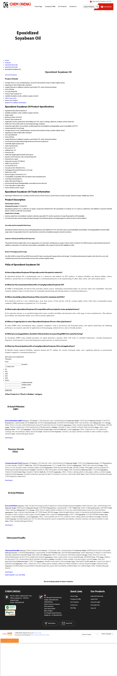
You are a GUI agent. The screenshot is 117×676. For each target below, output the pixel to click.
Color (7, 185)
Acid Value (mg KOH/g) (12, 179)
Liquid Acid (94, 599)
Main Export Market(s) (12, 196)
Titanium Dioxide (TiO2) (13, 463)
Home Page (38, 6)
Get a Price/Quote (11, 75)
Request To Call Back (11, 102)
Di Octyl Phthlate (11, 506)
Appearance (9, 133)
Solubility (8, 113)
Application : (80, 472)
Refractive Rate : (14, 429)
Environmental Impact (12, 183)
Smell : (81, 423)
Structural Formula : (57, 423)
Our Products (62, 6)
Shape (7, 115)
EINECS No (8, 163)
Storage (7, 130)
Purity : (106, 425)
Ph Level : (28, 434)
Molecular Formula (11, 161)
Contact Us (72, 6)
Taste (7, 146)
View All (93, 608)
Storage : (67, 510)
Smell (6, 144)
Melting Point (9, 150)
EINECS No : (37, 423)
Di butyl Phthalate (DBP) (13, 421)
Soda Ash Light (95, 602)
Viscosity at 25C (10, 168)
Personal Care (95, 605)
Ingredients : (34, 429)
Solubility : (73, 427)
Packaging (8, 170)
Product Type (9, 119)
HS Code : (94, 425)
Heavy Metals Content (12, 188)
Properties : (48, 474)
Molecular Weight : (78, 421)
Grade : (46, 432)
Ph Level (7, 148)
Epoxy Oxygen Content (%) (13, 174)
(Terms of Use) (37, 633)
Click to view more (10, 98)
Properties (8, 126)
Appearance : (75, 425)
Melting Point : (99, 423)
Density (7, 157)
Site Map (73, 608)
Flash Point (8, 172)
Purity (7, 137)
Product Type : (52, 429)
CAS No (7, 166)
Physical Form (9, 159)
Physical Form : (12, 423)
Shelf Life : (66, 429)
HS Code (8, 135)
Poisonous (8, 152)
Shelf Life (8, 124)
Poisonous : (27, 421)
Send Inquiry (22, 102)
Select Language (106, 634)
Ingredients (8, 111)
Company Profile (50, 6)
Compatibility (9, 177)
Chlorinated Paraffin (12, 550)
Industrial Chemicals (97, 596)
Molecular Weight (10, 155)
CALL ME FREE (20, 575)
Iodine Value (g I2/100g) (12, 181)
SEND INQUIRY (10, 575)
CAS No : (24, 423)
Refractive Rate (10, 117)
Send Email (108, 7)
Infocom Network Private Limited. (40, 635)
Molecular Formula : (99, 421)
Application (8, 122)
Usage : (28, 427)
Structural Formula (11, 141)
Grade (7, 128)
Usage (7, 139)
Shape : (101, 427)
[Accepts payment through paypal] (10, 615)
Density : (50, 421)
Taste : (16, 434)
